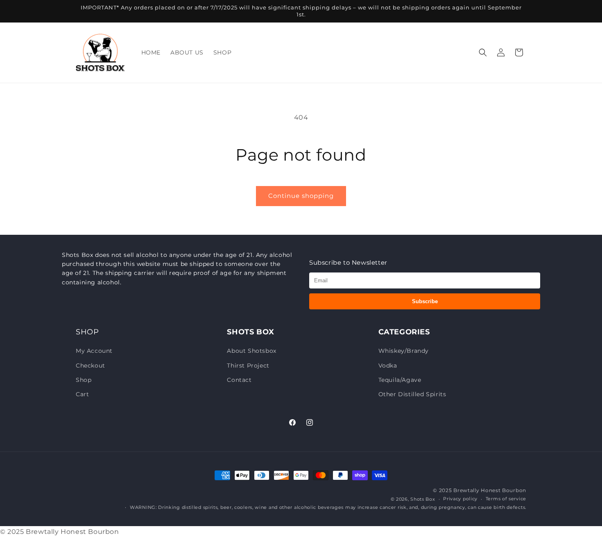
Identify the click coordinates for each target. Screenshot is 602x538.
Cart (82, 394)
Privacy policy (460, 499)
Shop (83, 380)
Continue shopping (301, 196)
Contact (239, 380)
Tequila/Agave (399, 380)
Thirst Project (248, 365)
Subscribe (425, 301)
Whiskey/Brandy (403, 350)
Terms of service (506, 499)
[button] (483, 52)
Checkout (90, 365)
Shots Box (422, 499)
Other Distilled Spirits (412, 394)
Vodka (387, 365)
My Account (94, 350)
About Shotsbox (251, 350)
